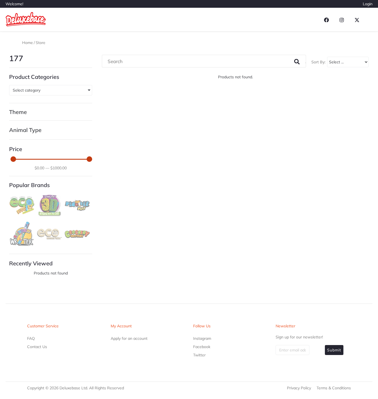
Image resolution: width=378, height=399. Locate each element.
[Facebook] (327, 20)
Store (40, 42)
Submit (334, 350)
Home (27, 42)
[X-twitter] (357, 20)
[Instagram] (342, 20)
